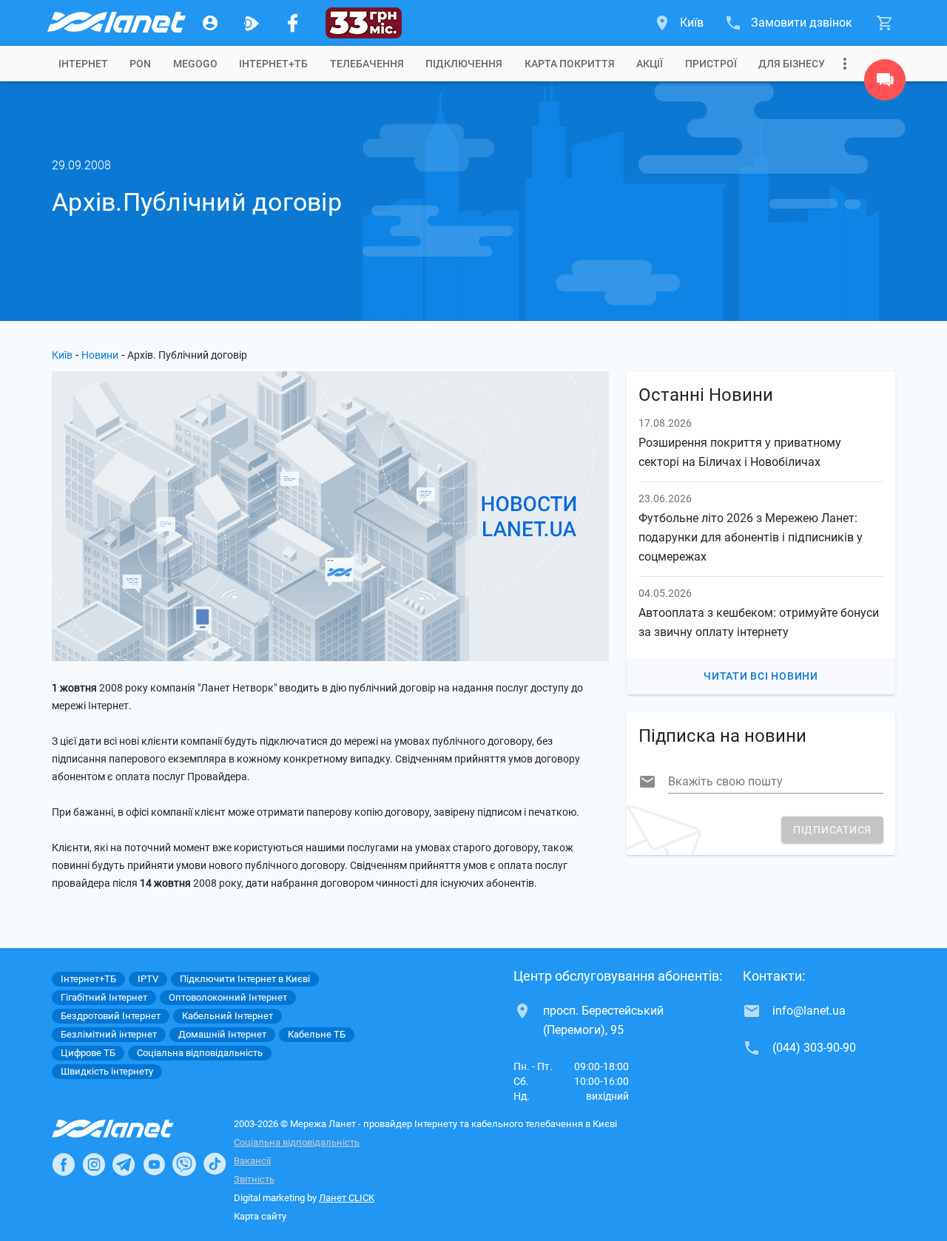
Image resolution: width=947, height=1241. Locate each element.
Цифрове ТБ (88, 1052)
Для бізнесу (791, 64)
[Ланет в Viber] (184, 1164)
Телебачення (367, 64)
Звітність (254, 1179)
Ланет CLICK (346, 1197)
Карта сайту (260, 1216)
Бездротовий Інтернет (111, 1015)
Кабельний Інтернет (227, 1015)
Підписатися (832, 830)
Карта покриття (570, 64)
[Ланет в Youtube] (154, 1164)
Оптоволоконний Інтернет (228, 997)
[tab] (83, 63)
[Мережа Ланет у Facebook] (293, 23)
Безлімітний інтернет (109, 1034)
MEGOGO (195, 64)
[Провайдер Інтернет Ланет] (130, 1128)
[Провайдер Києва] (115, 23)
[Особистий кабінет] (210, 23)
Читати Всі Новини (761, 676)
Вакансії (252, 1160)
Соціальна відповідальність (297, 1142)
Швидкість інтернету (107, 1071)
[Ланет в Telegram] (123, 1164)
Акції (649, 64)
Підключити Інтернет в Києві (245, 978)
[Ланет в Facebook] (63, 1164)
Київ (62, 355)
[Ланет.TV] (251, 23)
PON (140, 64)
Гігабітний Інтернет (104, 997)
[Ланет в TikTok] (214, 1164)
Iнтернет (83, 64)
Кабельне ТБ (317, 1034)
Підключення (463, 64)
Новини (99, 355)
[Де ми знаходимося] (885, 83)
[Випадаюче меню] (845, 63)
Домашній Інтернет (222, 1034)
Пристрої (711, 64)
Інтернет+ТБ (273, 64)
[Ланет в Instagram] (94, 1164)
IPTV (148, 978)
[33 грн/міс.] (364, 23)
